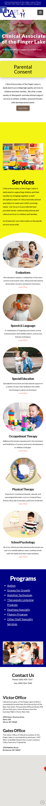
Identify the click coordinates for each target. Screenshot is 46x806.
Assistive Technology (19, 595)
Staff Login (20, 4)
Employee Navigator (33, 4)
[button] (3, 9)
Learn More (22, 287)
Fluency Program (17, 614)
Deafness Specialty (18, 609)
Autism (11, 585)
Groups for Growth (18, 590)
